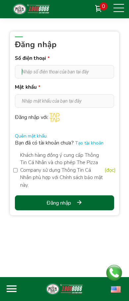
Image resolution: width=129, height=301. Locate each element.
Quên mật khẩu (31, 136)
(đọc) (110, 170)
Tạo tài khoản (89, 143)
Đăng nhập (59, 203)
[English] (116, 289)
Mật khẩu (27, 87)
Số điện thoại (32, 58)
